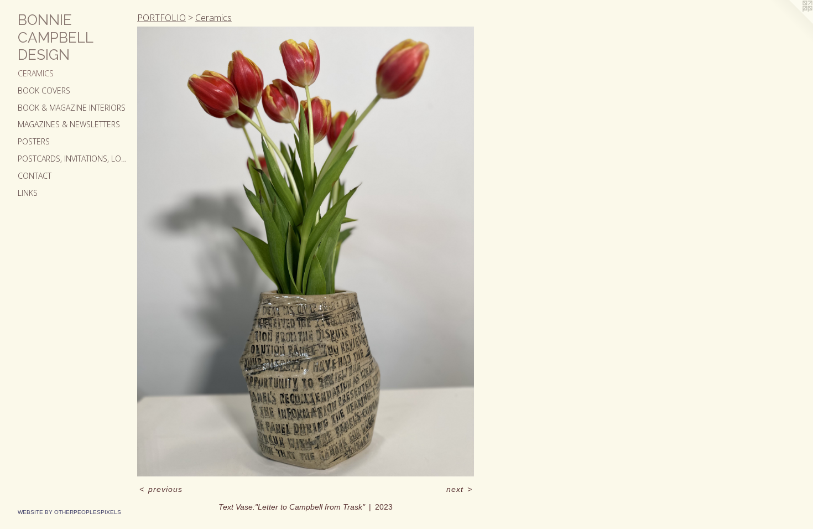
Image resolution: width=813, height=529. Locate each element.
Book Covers (44, 90)
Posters (34, 141)
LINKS (28, 193)
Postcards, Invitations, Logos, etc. (73, 158)
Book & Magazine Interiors (72, 107)
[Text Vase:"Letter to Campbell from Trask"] (305, 251)
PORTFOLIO (161, 18)
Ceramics (36, 73)
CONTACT (34, 175)
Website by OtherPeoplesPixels (69, 512)
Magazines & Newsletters (69, 124)
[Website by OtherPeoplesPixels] (791, 22)
